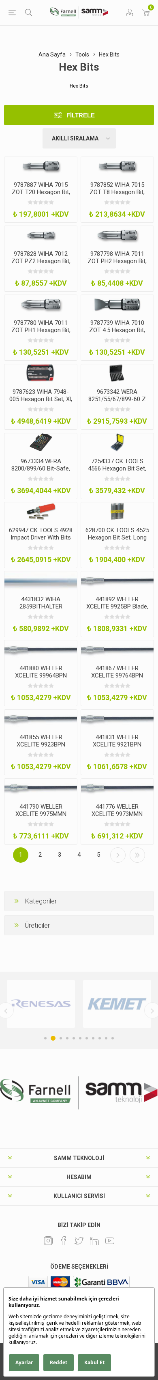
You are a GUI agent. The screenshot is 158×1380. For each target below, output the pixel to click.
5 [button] (74, 1038)
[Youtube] (109, 1240)
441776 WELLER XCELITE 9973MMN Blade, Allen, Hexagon (117, 814)
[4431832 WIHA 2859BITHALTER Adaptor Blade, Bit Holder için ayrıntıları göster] (40, 580)
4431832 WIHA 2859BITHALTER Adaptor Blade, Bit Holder (40, 610)
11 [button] (112, 1038)
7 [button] (86, 1038)
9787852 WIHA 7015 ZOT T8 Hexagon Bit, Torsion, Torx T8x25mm (117, 192)
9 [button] (99, 1038)
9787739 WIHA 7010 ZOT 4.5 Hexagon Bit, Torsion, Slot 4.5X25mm (117, 330)
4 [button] (67, 1038)
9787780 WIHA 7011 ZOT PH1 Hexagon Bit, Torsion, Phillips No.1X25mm (40, 333)
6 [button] (80, 1038)
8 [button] (93, 1038)
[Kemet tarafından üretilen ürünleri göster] (117, 1004)
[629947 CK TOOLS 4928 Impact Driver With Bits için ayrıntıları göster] (40, 511)
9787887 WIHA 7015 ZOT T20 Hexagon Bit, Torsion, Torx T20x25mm (41, 195)
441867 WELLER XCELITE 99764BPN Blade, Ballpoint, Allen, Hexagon (117, 679)
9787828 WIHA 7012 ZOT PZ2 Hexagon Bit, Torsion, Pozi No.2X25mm (40, 264)
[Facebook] (63, 1240)
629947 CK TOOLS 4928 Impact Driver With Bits (41, 534)
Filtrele (80, 115)
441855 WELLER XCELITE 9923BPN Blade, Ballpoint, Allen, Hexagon (40, 748)
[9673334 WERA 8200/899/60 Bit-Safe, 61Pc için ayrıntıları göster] (40, 442)
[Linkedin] (94, 1240)
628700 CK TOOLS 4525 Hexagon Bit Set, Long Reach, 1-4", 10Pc (117, 537)
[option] (41, 1004)
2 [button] (53, 1038)
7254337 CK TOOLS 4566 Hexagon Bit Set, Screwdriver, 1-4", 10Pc (117, 468)
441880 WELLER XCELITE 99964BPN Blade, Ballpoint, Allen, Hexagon (40, 679)
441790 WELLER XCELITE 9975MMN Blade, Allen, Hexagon (41, 814)
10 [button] (106, 1038)
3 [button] (61, 1038)
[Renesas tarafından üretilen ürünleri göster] (41, 1004)
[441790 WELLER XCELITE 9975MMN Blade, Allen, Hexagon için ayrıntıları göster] (40, 788)
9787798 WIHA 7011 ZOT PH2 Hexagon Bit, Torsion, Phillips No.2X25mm (117, 264)
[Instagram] (48, 1240)
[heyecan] (79, 1240)
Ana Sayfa (52, 54)
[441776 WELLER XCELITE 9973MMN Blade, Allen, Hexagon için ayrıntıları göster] (117, 788)
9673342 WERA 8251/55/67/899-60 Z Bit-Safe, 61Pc (117, 399)
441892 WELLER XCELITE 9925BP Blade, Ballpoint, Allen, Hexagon (117, 610)
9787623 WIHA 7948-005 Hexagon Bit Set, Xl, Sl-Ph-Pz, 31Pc (40, 399)
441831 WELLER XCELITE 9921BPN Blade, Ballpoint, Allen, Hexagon (117, 748)
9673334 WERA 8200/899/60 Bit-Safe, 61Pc (40, 468)
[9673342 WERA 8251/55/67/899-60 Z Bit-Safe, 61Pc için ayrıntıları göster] (117, 373)
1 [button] (45, 1038)
